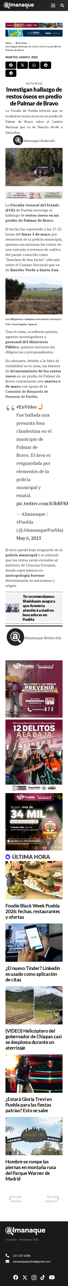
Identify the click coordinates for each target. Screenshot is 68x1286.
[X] (24, 1277)
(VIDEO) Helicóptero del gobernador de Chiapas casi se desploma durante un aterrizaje (33, 1039)
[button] (53, 5)
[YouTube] (52, 1277)
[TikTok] (42, 1277)
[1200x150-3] (34, 195)
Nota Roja (34, 83)
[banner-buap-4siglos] (34, 33)
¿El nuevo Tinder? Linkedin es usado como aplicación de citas (32, 973)
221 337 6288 (21, 1255)
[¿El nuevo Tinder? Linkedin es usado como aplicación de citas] (34, 943)
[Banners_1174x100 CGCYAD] (34, 25)
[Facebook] (15, 1277)
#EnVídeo (26, 407)
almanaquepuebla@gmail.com (31, 1261)
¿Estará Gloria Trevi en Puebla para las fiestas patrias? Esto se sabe (28, 1104)
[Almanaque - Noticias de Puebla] (19, 5)
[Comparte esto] (10, 65)
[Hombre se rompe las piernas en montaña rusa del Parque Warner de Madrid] (34, 1136)
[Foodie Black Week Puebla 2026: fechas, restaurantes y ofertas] (34, 880)
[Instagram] (34, 1278)
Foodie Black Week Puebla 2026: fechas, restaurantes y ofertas (32, 911)
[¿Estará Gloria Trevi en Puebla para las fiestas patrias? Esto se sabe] (34, 1073)
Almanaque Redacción (39, 140)
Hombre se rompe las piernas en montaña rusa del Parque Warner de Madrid (30, 1170)
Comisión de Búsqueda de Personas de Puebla (26, 394)
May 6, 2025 (28, 538)
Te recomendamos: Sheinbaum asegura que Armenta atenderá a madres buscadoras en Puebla (39, 608)
